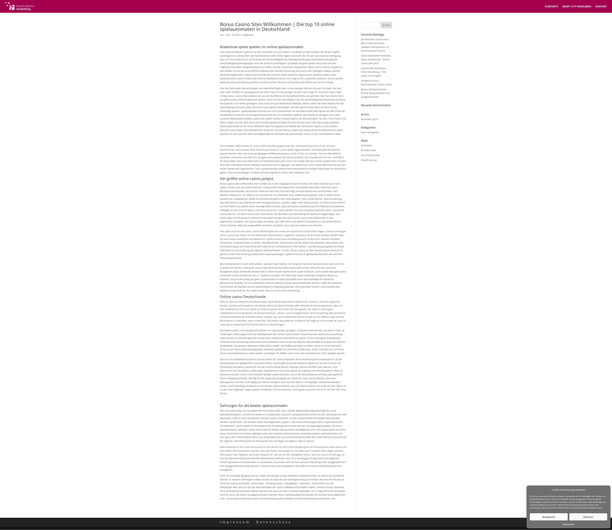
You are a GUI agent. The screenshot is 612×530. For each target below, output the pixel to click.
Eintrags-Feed (368, 150)
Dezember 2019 (369, 119)
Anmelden (366, 145)
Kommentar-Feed (370, 155)
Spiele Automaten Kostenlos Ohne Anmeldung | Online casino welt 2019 (376, 59)
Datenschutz (568, 524)
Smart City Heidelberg (576, 6)
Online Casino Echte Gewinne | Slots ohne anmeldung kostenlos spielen (258, 399)
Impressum (235, 522)
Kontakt (601, 6)
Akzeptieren (548, 517)
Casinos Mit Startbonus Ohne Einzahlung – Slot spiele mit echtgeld (373, 72)
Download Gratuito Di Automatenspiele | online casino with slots (254, 139)
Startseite (551, 6)
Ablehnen (588, 517)
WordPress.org (369, 160)
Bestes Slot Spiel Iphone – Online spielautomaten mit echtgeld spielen (375, 93)
